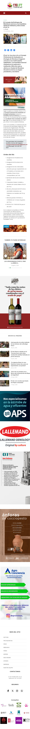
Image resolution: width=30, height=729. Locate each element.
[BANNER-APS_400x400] (15, 392)
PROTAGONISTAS (7, 640)
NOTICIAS (5, 637)
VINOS (5, 644)
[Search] (26, 13)
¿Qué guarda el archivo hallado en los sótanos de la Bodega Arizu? (20, 344)
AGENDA (5, 654)
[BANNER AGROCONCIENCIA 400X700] (15, 567)
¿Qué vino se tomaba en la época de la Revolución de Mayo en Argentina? (20, 373)
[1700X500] (15, 225)
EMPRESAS (6, 664)
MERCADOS (6, 647)
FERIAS (5, 650)
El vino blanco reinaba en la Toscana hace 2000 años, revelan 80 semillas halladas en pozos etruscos (20, 354)
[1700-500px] (15, 77)
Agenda (5, 20)
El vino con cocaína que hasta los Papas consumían (19, 381)
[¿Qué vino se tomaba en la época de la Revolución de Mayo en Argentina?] (4, 374)
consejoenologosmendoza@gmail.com (16, 144)
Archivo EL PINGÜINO (15, 335)
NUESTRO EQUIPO (8, 667)
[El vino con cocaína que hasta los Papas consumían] (4, 383)
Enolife (6, 29)
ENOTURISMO (7, 657)
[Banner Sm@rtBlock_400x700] (15, 452)
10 (21, 267)
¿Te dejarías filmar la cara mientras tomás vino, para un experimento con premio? (19, 364)
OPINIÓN (5, 661)
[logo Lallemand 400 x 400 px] (15, 427)
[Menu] (4, 13)
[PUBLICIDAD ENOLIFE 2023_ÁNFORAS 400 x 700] (15, 510)
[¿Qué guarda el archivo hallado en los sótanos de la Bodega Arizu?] (4, 345)
